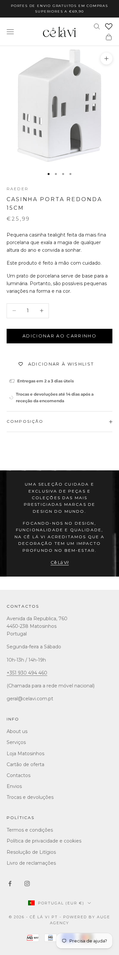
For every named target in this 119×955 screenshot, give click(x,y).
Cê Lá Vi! (60, 562)
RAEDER (17, 188)
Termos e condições (30, 830)
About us (17, 731)
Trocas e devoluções (30, 797)
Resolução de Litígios (31, 852)
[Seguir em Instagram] (27, 883)
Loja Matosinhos (25, 754)
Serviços (16, 742)
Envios (14, 786)
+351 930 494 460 (27, 673)
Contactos (23, 606)
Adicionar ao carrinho (59, 335)
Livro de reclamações (31, 863)
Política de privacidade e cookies (44, 841)
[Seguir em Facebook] (10, 883)
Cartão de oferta (25, 764)
